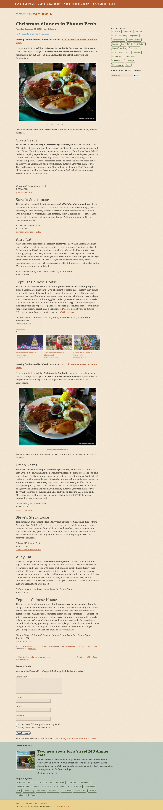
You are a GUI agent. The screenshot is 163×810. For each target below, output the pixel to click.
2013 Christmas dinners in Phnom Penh (82, 353)
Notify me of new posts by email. (34, 727)
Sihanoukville (118, 61)
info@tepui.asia (66, 312)
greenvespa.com (24, 192)
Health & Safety (134, 40)
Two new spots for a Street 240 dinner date (72, 753)
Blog (112, 4)
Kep (114, 36)
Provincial (116, 31)
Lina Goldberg (50, 29)
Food (128, 65)
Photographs (117, 65)
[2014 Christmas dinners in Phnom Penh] (57, 342)
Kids (114, 52)
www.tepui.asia (23, 323)
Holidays (52, 646)
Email (19, 706)
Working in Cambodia (76, 4)
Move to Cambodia (34, 14)
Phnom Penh (42, 646)
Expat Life (134, 36)
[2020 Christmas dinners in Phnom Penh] (29, 342)
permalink (32, 649)
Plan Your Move (25, 4)
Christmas (70, 646)
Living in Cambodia (49, 4)
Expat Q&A (125, 44)
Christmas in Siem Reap (88, 657)
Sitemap (44, 804)
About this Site (26, 804)
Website (20, 715)
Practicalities (134, 48)
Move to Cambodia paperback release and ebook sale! (33, 658)
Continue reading (47, 773)
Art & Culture (139, 44)
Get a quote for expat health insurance (33, 34)
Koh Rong (123, 36)
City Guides (99, 4)
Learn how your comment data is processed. (76, 738)
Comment (21, 676)
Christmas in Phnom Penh (86, 646)
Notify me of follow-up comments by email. (39, 724)
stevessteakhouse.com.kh (28, 231)
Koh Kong (136, 52)
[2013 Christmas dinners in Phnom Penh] (86, 342)
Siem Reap (130, 56)
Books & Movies (119, 48)
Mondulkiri (128, 31)
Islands (115, 44)
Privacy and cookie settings (60, 806)
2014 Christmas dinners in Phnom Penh (54, 353)
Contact (36, 804)
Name (19, 697)
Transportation (118, 40)
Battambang (124, 52)
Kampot (139, 31)
